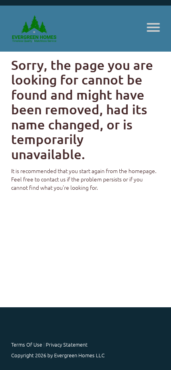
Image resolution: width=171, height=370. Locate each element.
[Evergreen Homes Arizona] (34, 28)
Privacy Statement (66, 344)
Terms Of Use (26, 344)
